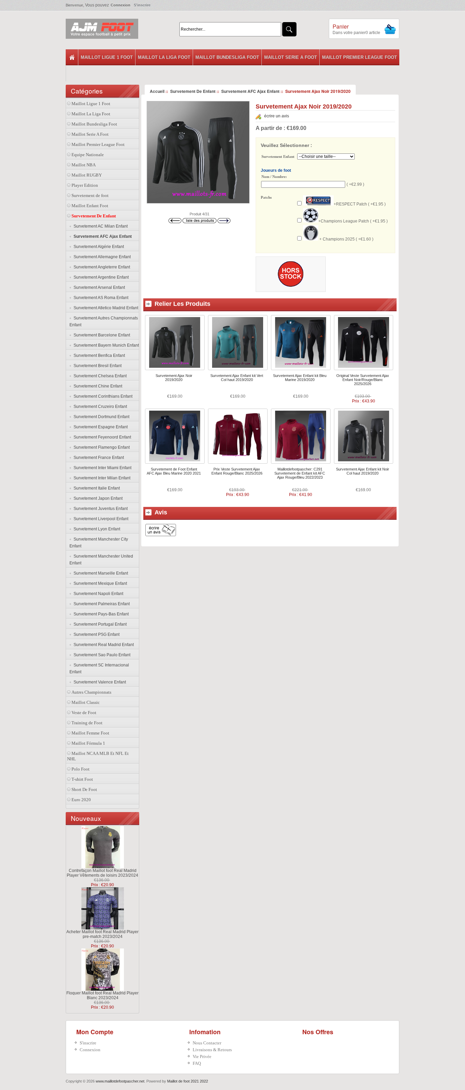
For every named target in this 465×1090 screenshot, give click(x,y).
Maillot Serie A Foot (290, 57)
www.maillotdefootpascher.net (120, 1081)
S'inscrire (142, 5)
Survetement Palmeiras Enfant (100, 603)
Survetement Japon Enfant (97, 498)
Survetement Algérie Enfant (97, 246)
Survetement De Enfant (192, 91)
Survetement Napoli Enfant (97, 593)
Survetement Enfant (277, 157)
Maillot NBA (83, 164)
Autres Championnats (91, 692)
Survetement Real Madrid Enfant (102, 644)
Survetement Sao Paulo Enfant (100, 655)
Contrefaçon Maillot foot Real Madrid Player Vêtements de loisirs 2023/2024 (102, 873)
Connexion (120, 5)
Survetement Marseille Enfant (99, 573)
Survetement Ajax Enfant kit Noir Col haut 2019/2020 (362, 471)
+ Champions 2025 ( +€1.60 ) (345, 239)
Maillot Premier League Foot (359, 57)
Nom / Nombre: (274, 177)
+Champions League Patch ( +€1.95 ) (353, 221)
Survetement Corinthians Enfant (101, 396)
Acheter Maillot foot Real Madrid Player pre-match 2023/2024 (102, 934)
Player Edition (84, 185)
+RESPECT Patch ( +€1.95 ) (360, 204)
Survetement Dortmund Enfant (100, 416)
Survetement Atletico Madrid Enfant (104, 307)
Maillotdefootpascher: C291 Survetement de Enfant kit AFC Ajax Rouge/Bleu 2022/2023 (299, 473)
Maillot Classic (85, 702)
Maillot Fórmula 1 (88, 743)
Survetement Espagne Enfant (99, 427)
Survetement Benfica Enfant (98, 355)
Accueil (157, 91)
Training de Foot (86, 722)
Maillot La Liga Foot (164, 57)
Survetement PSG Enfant (95, 634)
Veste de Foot (83, 712)
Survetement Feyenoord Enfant (101, 437)
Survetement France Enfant (97, 457)
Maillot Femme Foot (90, 733)
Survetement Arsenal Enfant (98, 287)
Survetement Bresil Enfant (96, 365)
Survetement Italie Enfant (95, 488)
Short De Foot (84, 789)
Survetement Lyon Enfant (95, 529)
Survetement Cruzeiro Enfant (99, 406)
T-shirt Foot (82, 779)
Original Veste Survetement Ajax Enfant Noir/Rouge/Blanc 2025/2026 (362, 380)
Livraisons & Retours (212, 1049)
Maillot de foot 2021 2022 (187, 1081)
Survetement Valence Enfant (98, 682)
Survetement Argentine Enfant (100, 277)
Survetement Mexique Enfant (99, 583)
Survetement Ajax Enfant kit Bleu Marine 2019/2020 (299, 378)
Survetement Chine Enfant (96, 386)
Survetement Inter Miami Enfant (101, 467)
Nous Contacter (207, 1042)
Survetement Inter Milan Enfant (100, 478)
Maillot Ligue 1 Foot (107, 57)
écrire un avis (276, 116)
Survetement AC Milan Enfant (99, 226)
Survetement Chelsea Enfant (99, 376)
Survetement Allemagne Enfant (101, 256)
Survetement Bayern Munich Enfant (105, 345)
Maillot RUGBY (86, 175)
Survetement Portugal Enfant (99, 624)
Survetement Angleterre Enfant (100, 267)
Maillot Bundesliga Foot (227, 57)
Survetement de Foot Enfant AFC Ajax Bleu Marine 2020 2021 (174, 471)
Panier (341, 26)
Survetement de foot (90, 195)
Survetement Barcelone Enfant (100, 335)
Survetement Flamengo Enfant (100, 447)
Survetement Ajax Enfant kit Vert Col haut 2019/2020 (236, 378)
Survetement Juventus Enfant (99, 508)
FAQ (197, 1063)
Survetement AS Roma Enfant (99, 297)
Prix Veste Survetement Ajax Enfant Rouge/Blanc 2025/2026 (236, 471)
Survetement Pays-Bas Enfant (100, 614)
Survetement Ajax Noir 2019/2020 (174, 378)
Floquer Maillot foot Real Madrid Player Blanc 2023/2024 (102, 995)
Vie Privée (202, 1056)
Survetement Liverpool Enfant (99, 518)
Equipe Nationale (87, 154)
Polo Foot (80, 769)
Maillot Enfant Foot (89, 205)
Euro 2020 (81, 799)
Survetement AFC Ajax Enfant (250, 91)
